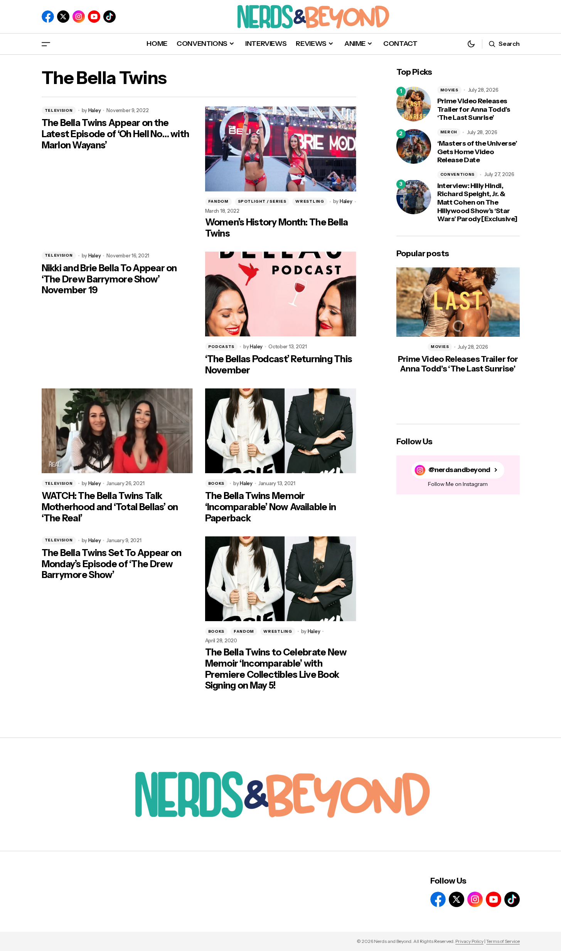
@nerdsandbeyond (459, 470)
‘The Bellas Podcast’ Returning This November (278, 365)
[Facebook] (48, 16)
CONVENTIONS (457, 174)
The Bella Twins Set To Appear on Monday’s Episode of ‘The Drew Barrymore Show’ (112, 564)
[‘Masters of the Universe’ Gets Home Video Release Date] (413, 146)
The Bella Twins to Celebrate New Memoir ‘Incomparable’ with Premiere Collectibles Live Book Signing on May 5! (276, 669)
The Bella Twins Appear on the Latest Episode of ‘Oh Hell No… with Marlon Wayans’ (115, 134)
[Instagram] (78, 16)
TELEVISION (59, 110)
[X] (63, 16)
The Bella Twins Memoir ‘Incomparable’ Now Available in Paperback (270, 507)
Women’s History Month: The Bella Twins (276, 228)
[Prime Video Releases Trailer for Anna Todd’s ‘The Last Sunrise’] (413, 104)
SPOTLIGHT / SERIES (262, 201)
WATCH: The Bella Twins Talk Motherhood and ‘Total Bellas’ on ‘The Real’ (110, 507)
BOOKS (216, 483)
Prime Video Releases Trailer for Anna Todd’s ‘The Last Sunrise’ (473, 109)
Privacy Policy (469, 941)
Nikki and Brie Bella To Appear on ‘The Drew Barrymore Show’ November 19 (109, 279)
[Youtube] (94, 16)
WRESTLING (309, 201)
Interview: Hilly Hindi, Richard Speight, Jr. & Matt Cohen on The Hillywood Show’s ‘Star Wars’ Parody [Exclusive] (477, 202)
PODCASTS (221, 346)
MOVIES (449, 89)
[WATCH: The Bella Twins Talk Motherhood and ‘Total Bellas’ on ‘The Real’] (117, 431)
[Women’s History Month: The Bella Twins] (280, 149)
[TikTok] (109, 16)
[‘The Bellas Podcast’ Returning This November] (280, 294)
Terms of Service (503, 941)
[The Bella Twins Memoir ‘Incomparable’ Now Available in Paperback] (280, 431)
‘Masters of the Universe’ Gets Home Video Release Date (477, 151)
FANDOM (218, 201)
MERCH (449, 131)
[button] (46, 43)
